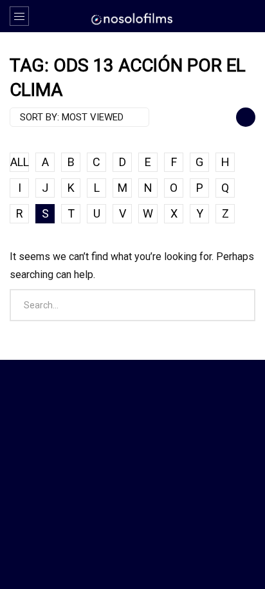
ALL (19, 162)
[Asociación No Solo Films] (132, 18)
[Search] (249, 16)
